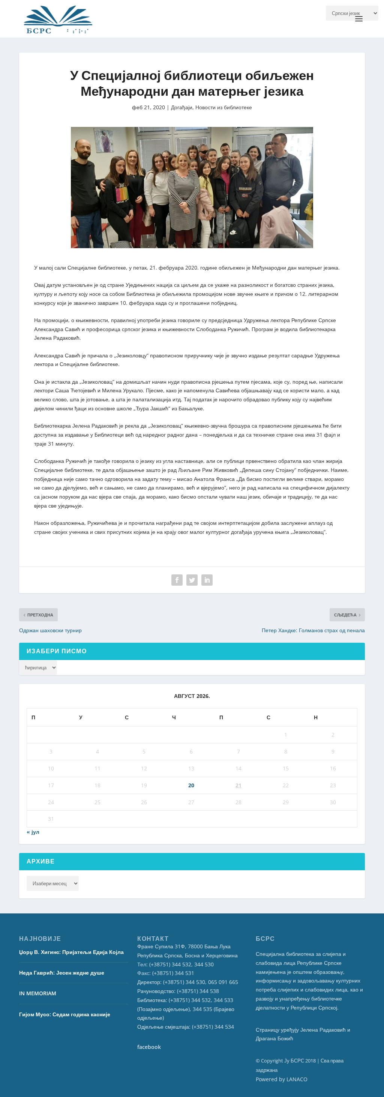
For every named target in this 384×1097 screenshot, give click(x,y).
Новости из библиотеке (223, 107)
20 (191, 785)
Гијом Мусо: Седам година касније (64, 1014)
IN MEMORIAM (37, 993)
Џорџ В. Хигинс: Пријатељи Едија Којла (71, 951)
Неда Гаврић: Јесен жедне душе (61, 972)
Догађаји (181, 107)
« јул (33, 831)
